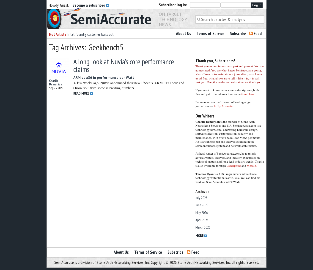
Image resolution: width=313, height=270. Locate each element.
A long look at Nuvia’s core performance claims (123, 65)
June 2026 (201, 205)
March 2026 (202, 227)
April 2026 (202, 220)
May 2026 (201, 212)
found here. (248, 94)
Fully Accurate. (223, 106)
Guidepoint (234, 166)
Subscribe (238, 33)
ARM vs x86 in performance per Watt (103, 77)
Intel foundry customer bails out (90, 34)
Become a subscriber (89, 5)
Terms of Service (210, 33)
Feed (258, 33)
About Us (183, 33)
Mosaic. (252, 166)
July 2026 (201, 197)
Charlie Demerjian (55, 82)
